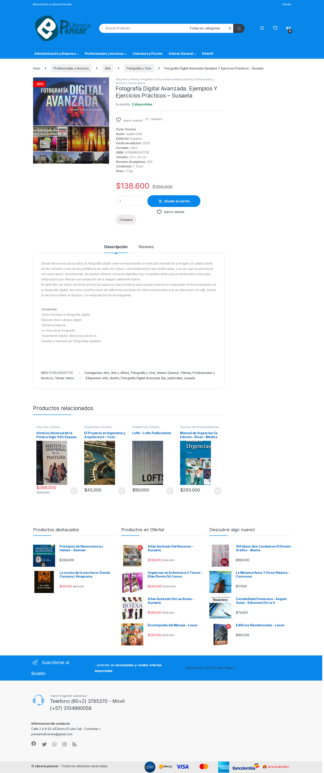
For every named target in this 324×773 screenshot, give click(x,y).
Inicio (36, 68)
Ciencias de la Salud (193, 427)
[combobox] (143, 28)
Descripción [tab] (115, 247)
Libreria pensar (46, 766)
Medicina (213, 427)
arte (105, 378)
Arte (108, 68)
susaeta (189, 378)
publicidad (175, 378)
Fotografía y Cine (139, 68)
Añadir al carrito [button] (73, 491)
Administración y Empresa (55, 53)
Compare (156, 119)
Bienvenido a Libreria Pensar (52, 4)
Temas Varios (136, 83)
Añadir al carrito (177, 201)
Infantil (207, 53)
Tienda (286, 4)
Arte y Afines (130, 79)
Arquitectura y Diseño (97, 427)
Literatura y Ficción (147, 53)
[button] (105, 82)
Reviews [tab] (146, 247)
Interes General (181, 53)
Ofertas (188, 79)
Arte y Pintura (51, 427)
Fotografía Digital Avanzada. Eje (143, 378)
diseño (114, 378)
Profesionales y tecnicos (104, 53)
